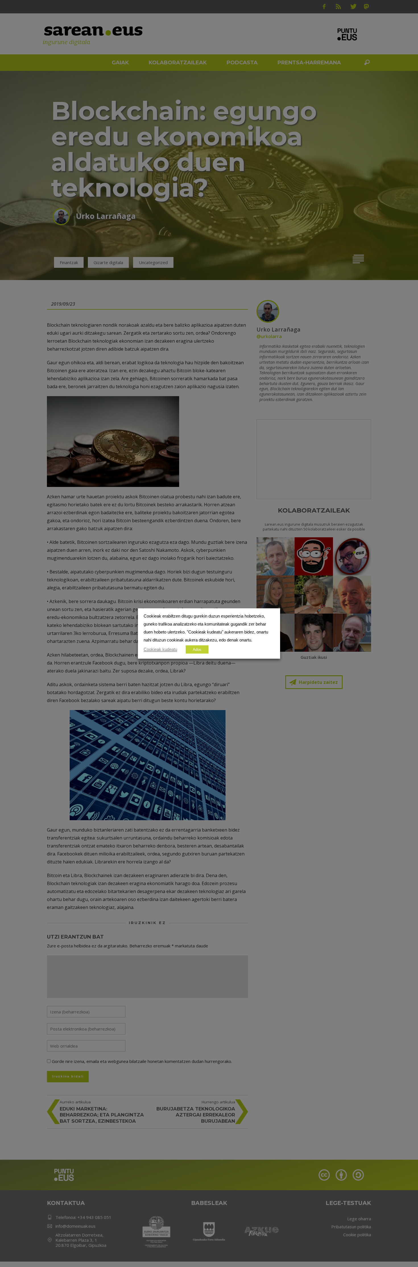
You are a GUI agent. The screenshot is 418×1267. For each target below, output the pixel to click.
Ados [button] (197, 649)
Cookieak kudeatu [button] (160, 649)
